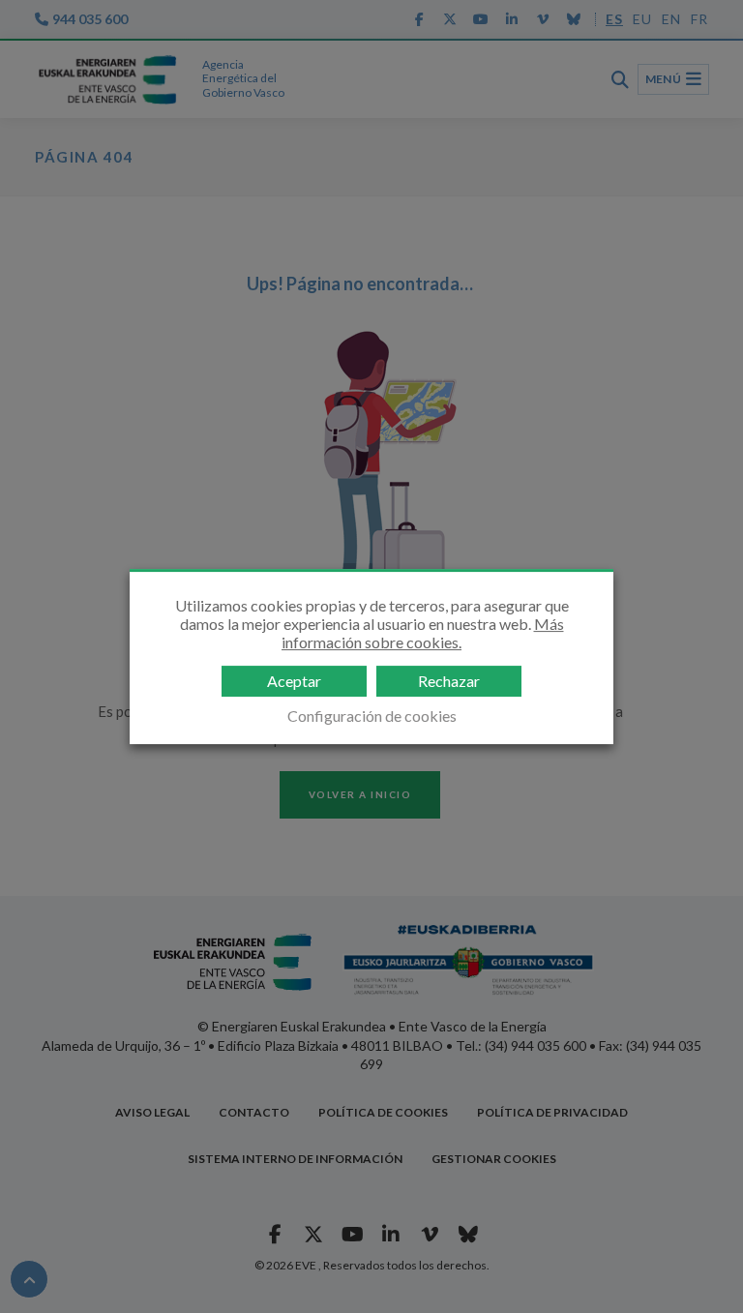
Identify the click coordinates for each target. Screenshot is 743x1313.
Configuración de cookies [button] (372, 715)
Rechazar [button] (449, 680)
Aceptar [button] (294, 680)
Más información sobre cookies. (423, 632)
